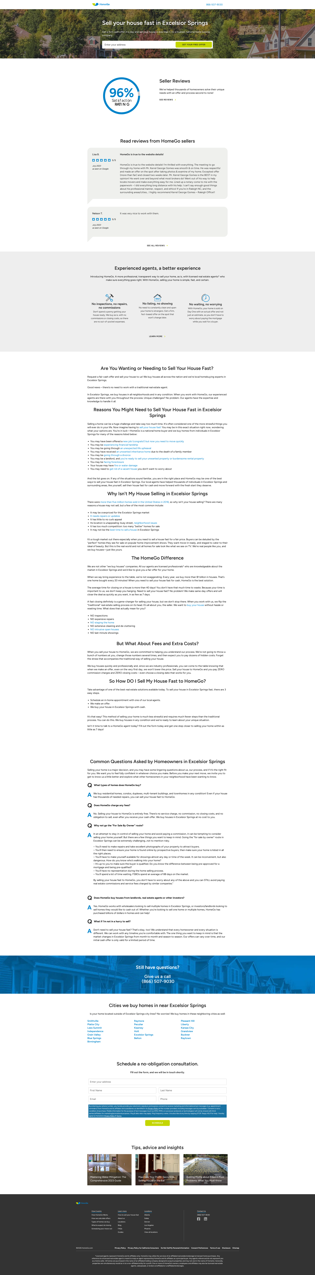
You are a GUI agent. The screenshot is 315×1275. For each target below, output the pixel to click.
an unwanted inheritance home (133, 451)
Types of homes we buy (101, 1222)
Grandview (187, 1031)
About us (121, 1218)
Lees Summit (94, 1027)
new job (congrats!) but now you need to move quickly (153, 441)
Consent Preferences (199, 1248)
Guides (120, 1232)
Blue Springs (94, 1038)
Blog (119, 1225)
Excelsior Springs (143, 1034)
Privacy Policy (153, 1108)
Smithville (92, 1020)
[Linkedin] (205, 1219)
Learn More (155, 336)
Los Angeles (149, 1225)
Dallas (146, 1218)
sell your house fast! (150, 427)
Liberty (185, 1024)
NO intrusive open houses (104, 629)
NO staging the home (102, 622)
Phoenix (147, 1229)
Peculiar (138, 1024)
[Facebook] (198, 1219)
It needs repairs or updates (105, 516)
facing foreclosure (114, 462)
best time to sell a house (123, 529)
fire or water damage (126, 465)
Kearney (138, 1027)
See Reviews (166, 100)
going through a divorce (117, 455)
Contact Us (201, 1211)
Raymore (139, 1020)
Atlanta (147, 1215)
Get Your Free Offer (193, 44)
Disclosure (226, 1248)
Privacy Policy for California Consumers (143, 1248)
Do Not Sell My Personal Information (175, 1248)
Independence (95, 1031)
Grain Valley (94, 1034)
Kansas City (187, 1027)
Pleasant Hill (188, 1020)
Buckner (185, 1034)
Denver (147, 1222)
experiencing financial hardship (121, 444)
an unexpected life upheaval (135, 448)
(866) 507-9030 (157, 981)
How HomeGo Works (100, 1215)
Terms (119, 1116)
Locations (121, 1222)
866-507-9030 (214, 4)
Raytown (186, 1038)
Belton (137, 1038)
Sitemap (235, 1248)
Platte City (93, 1024)
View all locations (151, 1232)
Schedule (157, 1123)
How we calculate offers (101, 1218)
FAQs (120, 1229)
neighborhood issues (145, 522)
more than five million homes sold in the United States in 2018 (134, 501)
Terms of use (215, 1248)
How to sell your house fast (128, 1215)
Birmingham (94, 1041)
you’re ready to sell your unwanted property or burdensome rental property (162, 458)
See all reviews (156, 246)
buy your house (195, 605)
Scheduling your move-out (102, 1229)
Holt (136, 1031)
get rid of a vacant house (123, 468)
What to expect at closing (101, 1225)
